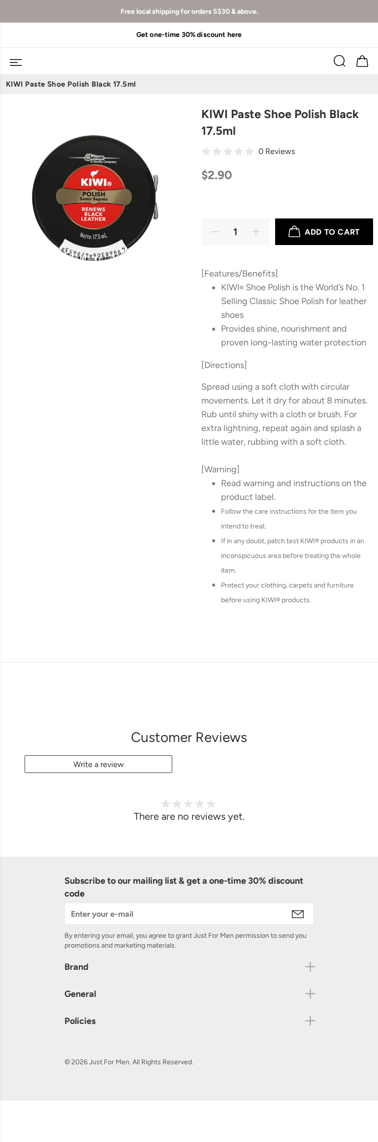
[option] (189, 35)
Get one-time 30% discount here (189, 35)
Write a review (98, 764)
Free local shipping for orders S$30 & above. (189, 11)
